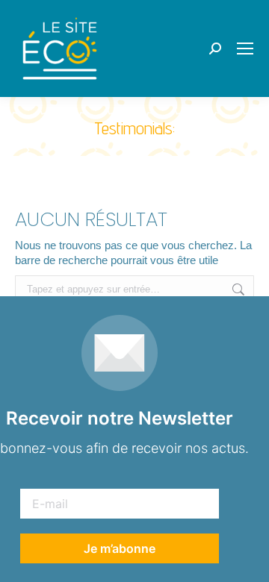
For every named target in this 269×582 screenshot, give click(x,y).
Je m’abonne (119, 548)
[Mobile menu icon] (245, 48)
